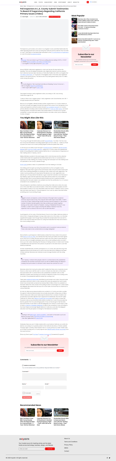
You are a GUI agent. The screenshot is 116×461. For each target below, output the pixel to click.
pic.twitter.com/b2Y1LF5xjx (46, 316)
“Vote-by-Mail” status (56, 109)
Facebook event (48, 147)
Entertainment (62, 2)
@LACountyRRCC (32, 62)
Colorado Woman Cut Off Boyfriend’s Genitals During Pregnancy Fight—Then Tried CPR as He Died (44, 134)
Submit (60, 350)
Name (24, 384)
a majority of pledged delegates (34, 305)
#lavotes (36, 316)
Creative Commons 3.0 (45, 334)
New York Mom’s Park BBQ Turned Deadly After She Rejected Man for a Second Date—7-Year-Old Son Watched (27, 134)
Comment (25, 371)
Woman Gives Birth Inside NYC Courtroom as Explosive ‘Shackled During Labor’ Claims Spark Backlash (89, 40)
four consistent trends (52, 107)
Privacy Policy (68, 445)
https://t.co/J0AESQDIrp (36, 86)
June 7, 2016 (45, 63)
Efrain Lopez (23, 164)
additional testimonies (32, 279)
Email (47, 384)
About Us (67, 438)
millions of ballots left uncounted (43, 298)
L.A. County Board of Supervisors (60, 52)
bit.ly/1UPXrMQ (49, 141)
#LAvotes (24, 60)
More (69, 2)
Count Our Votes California (34, 149)
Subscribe (50, 448)
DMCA (66, 448)
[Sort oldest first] (30, 360)
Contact (66, 451)
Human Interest (48, 2)
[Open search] (88, 2)
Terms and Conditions (70, 441)
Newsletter (76, 2)
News (35, 2)
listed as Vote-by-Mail (29, 236)
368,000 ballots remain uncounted (56, 329)
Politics (41, 2)
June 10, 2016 (39, 318)
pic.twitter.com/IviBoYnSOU (44, 62)
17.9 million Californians (26, 74)
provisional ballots (36, 54)
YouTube (35, 334)
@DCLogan (33, 314)
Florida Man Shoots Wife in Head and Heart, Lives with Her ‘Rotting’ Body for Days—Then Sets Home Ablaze (61, 134)
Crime (55, 2)
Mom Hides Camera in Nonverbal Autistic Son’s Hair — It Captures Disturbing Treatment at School (88, 27)
